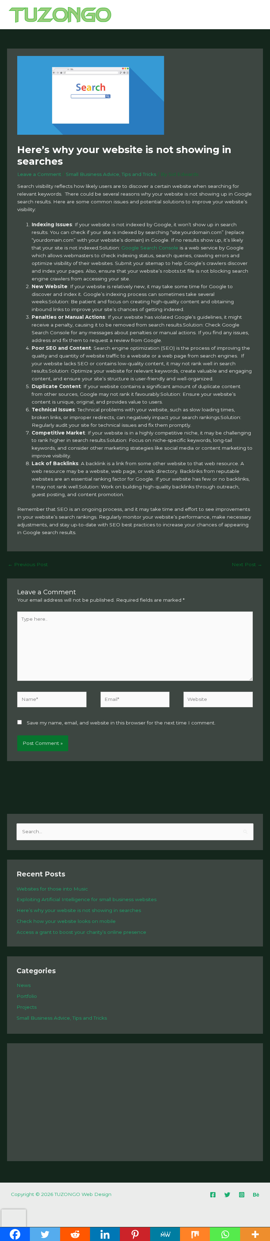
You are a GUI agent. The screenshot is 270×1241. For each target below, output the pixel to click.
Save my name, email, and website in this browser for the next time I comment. (121, 723)
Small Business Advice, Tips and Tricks (111, 174)
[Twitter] (227, 1195)
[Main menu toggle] (256, 14)
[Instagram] (242, 1195)
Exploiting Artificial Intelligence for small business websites (86, 899)
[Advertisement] (135, 1102)
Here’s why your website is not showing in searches (79, 910)
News (24, 985)
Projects (27, 1007)
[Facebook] (213, 1195)
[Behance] (256, 1195)
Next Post (247, 564)
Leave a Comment (39, 174)
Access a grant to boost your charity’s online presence (81, 932)
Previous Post (28, 564)
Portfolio (27, 996)
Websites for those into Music (52, 889)
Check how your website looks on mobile (66, 921)
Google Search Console (149, 248)
